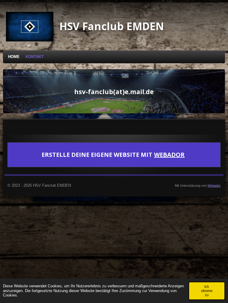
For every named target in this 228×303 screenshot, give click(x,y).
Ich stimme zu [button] (207, 291)
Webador (169, 155)
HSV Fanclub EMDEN (111, 26)
